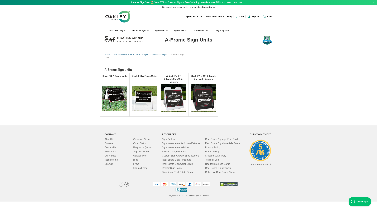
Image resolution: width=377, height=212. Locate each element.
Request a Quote (142, 147)
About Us (109, 139)
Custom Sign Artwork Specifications (180, 155)
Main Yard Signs (117, 30)
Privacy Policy (212, 147)
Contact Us (110, 147)
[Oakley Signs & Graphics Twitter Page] (126, 184)
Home (107, 54)
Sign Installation (141, 151)
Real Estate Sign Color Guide (177, 164)
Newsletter (110, 151)
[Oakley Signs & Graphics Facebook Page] (121, 184)
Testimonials (111, 160)
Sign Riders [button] (160, 30)
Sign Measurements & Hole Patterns (181, 143)
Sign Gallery (168, 139)
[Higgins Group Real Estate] (124, 38)
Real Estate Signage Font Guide (222, 139)
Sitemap (109, 164)
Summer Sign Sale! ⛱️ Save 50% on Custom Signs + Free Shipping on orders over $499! (175, 2)
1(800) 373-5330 (194, 16)
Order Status (139, 143)
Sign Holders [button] (179, 30)
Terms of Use (212, 160)
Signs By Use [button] (223, 30)
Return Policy (212, 151)
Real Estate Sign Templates (176, 160)
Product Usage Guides (174, 151)
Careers (109, 143)
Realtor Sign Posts (172, 168)
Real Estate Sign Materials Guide (222, 143)
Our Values (110, 155)
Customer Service (142, 139)
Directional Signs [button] (138, 30)
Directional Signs (159, 54)
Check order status (214, 16)
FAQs (136, 164)
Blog (229, 16)
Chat (241, 16)
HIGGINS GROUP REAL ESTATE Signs (131, 54)
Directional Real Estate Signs (177, 172)
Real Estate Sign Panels (218, 168)
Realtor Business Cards (217, 164)
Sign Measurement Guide (175, 147)
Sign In (255, 16)
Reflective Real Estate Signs (220, 172)
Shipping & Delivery (215, 155)
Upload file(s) (140, 155)
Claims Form (140, 168)
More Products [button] (201, 30)
